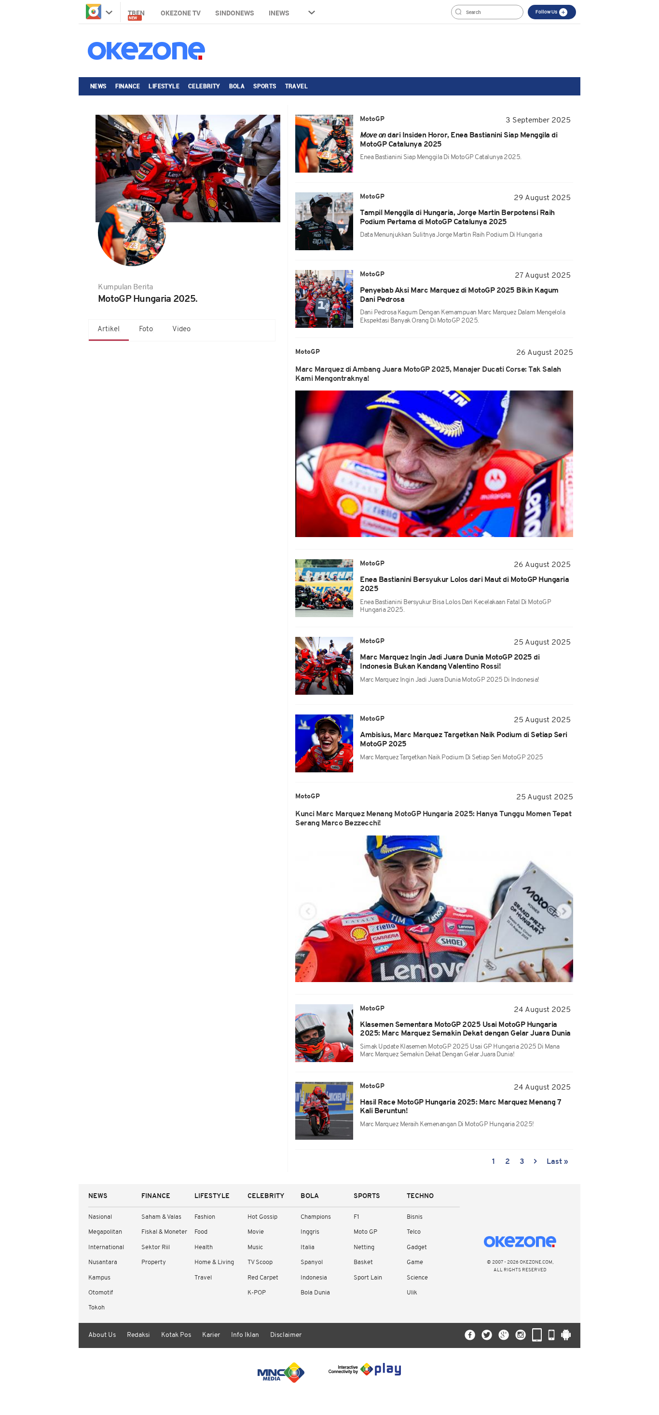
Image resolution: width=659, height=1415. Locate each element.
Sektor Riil (155, 1247)
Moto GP (365, 1232)
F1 (356, 1217)
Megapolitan (105, 1232)
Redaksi (138, 1335)
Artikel (108, 329)
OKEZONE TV (181, 12)
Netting (364, 1247)
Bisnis (415, 1217)
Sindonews (234, 12)
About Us (102, 1335)
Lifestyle (164, 86)
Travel (296, 86)
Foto (146, 329)
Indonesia (314, 1278)
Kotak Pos (176, 1335)
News (98, 86)
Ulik (412, 1293)
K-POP (256, 1293)
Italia (308, 1247)
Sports (264, 86)
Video (181, 329)
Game (415, 1262)
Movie (255, 1232)
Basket (363, 1262)
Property (153, 1262)
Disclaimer (286, 1335)
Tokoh (96, 1308)
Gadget (417, 1247)
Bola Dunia (315, 1293)
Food (200, 1232)
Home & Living (214, 1262)
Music (255, 1247)
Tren (137, 14)
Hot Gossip (262, 1217)
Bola (237, 86)
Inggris (310, 1232)
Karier (211, 1335)
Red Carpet (262, 1278)
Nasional (100, 1217)
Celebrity (204, 86)
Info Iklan (245, 1335)
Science (417, 1278)
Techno (420, 1196)
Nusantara (102, 1262)
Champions (316, 1217)
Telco (414, 1232)
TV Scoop (260, 1262)
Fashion (204, 1217)
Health (203, 1247)
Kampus (99, 1278)
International (106, 1247)
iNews (279, 12)
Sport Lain (368, 1278)
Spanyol (312, 1262)
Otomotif (100, 1293)
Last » (557, 1162)
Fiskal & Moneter (164, 1232)
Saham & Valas (161, 1217)
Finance (127, 86)
